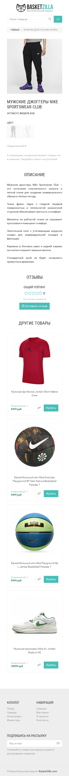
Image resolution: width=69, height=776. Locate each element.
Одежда (12, 712)
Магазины (42, 712)
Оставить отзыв (35, 306)
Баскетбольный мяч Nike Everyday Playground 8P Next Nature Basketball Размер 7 (34, 481)
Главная (41, 708)
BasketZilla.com (48, 771)
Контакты (42, 720)
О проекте (42, 716)
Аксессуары (14, 716)
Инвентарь (13, 720)
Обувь (11, 708)
